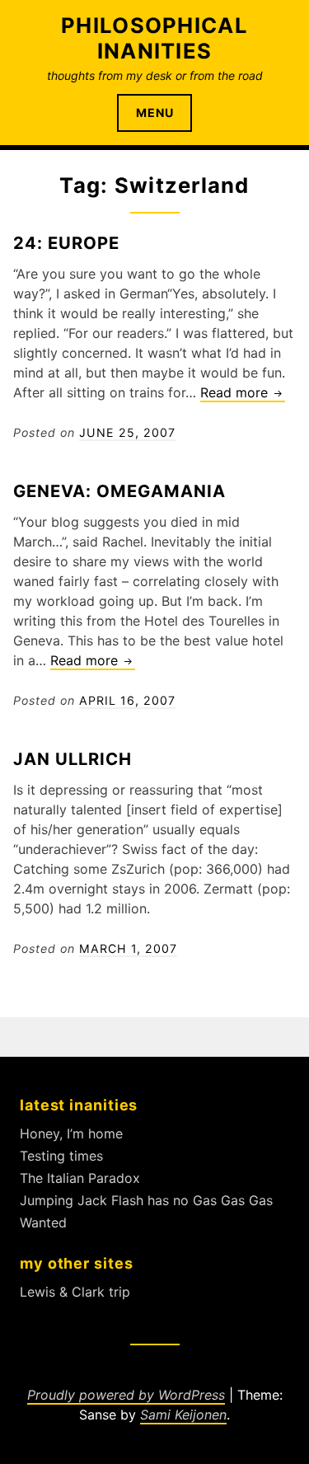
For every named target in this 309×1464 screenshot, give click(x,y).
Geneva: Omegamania (119, 491)
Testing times (61, 1155)
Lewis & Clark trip (75, 1291)
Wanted (43, 1222)
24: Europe (66, 242)
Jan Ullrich (72, 758)
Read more (242, 393)
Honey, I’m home (71, 1133)
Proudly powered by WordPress (126, 1395)
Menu (155, 113)
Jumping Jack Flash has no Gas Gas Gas (146, 1200)
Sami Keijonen (183, 1414)
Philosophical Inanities (154, 37)
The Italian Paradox (80, 1178)
